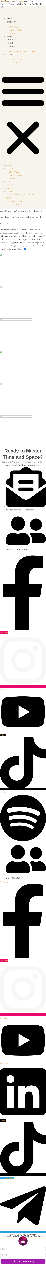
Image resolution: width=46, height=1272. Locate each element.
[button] (23, 114)
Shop (9, 36)
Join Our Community (23, 1261)
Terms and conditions (23, 1269)
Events (12, 33)
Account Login (15, 59)
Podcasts (11, 40)
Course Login (14, 63)
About (10, 43)
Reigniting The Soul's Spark (12, 1)
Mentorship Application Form (22, 51)
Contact (11, 46)
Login (9, 54)
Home (9, 18)
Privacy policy (40, 1267)
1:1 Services (14, 27)
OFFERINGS (11, 22)
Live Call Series (16, 30)
